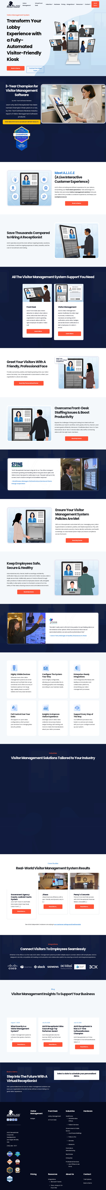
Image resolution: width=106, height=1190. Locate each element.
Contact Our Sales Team (35, 69)
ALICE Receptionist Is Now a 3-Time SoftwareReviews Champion (83, 1030)
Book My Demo (77, 438)
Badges (32, 1118)
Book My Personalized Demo (28, 383)
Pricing (63, 4)
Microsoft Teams (56, 1182)
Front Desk (53, 1111)
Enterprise (69, 1158)
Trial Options (87, 1179)
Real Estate (69, 1154)
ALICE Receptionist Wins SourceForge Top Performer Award (53, 1028)
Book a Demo (76, 203)
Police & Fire (72, 1137)
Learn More (38, 331)
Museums (71, 1144)
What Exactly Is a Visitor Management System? (20, 1028)
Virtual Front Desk (38, 4)
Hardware (57, 4)
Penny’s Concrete (81, 894)
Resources (79, 4)
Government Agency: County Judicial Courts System (21, 897)
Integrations (70, 4)
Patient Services (73, 1125)
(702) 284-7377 (12, 1146)
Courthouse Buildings (74, 1133)
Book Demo (95, 4)
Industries (49, 4)
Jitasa (45, 894)
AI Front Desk (52, 1120)
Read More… (24, 911)
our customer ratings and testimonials (67, 924)
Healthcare (69, 1116)
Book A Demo (15, 68)
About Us (70, 1174)
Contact (87, 4)
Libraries (71, 1141)
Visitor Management (27, 4)
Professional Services (72, 1162)
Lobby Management (54, 1116)
